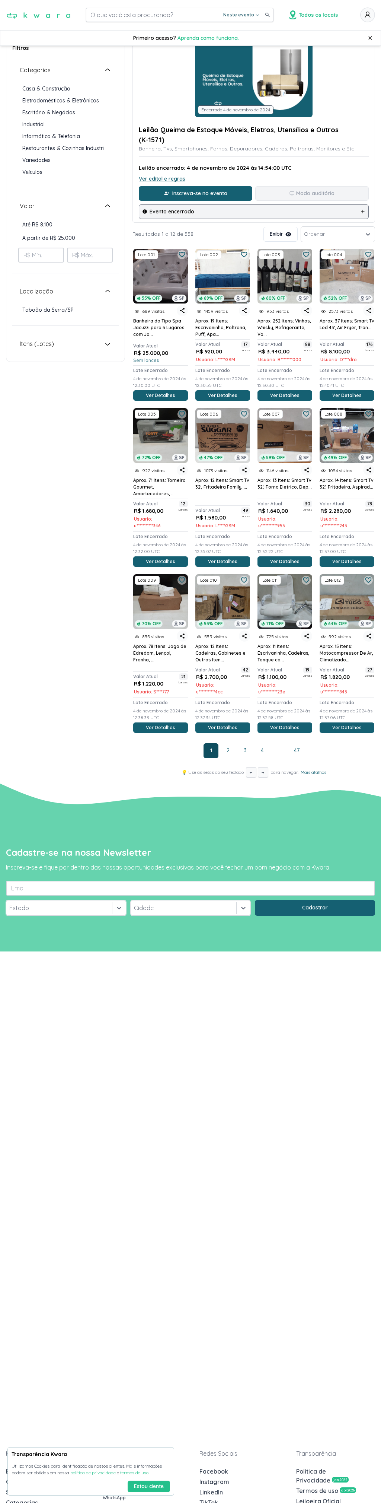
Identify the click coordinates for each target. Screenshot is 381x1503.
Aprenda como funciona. (208, 38)
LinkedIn (211, 1492)
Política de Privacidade (321, 1476)
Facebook (213, 1471)
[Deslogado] (367, 14)
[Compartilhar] (182, 310)
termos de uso (134, 1472)
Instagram (214, 1481)
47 (297, 750)
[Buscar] (267, 15)
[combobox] (10, 907)
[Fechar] (370, 38)
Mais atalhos (313, 772)
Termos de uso (325, 1490)
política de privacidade (93, 1472)
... (279, 750)
